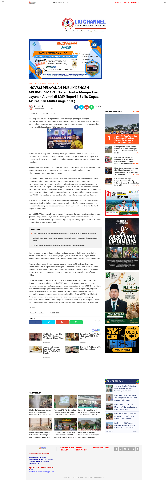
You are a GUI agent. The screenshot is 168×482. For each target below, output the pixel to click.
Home (30, 83)
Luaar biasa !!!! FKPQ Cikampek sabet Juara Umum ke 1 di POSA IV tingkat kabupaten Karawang (64, 233)
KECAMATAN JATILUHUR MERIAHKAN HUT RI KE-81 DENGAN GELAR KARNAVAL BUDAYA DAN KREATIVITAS (124, 161)
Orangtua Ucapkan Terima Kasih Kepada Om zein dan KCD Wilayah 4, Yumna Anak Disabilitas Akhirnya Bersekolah (125, 388)
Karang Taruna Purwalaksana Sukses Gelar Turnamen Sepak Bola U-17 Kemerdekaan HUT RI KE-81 (125, 150)
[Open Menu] (3, 2)
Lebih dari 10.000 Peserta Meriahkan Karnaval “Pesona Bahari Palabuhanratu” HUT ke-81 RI (125, 425)
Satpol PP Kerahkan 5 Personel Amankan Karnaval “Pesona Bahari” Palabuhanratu (125, 416)
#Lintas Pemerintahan (37, 313)
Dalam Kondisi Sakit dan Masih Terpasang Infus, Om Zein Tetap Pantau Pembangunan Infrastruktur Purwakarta (125, 397)
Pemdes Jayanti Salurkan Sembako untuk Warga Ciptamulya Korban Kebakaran (59, 245)
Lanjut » (135, 431)
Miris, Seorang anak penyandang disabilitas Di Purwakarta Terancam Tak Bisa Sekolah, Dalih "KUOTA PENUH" (126, 171)
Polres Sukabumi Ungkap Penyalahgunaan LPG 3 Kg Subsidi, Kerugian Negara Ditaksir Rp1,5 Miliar (126, 182)
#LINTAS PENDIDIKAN (54, 313)
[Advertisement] (65, 376)
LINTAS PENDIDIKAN (54, 83)
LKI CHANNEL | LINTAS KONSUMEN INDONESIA (89, 477)
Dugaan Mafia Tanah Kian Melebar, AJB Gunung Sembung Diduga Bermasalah (125, 407)
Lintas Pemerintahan (39, 83)
